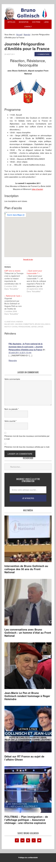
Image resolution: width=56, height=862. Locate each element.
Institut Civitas (11, 326)
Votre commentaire (12, 379)
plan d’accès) (37, 189)
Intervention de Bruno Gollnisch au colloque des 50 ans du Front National (26, 569)
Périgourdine (24, 326)
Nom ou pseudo (11, 409)
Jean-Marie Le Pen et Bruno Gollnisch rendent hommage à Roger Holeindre (27, 696)
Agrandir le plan (28, 259)
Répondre (13, 360)
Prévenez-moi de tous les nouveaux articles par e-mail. (27, 447)
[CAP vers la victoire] (15, 279)
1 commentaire (43, 54)
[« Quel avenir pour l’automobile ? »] (38, 281)
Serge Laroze (37, 326)
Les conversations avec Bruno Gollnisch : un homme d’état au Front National (27, 632)
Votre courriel (10, 421)
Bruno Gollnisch (42, 324)
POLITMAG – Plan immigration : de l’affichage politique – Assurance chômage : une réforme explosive (26, 820)
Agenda (19, 321)
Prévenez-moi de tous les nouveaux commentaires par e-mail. (26, 437)
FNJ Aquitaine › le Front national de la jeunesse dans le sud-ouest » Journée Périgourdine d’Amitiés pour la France (26, 346)
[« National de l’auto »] (15, 304)
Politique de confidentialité (28, 857)
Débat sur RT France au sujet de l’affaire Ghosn (24, 757)
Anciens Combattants (24, 324)
